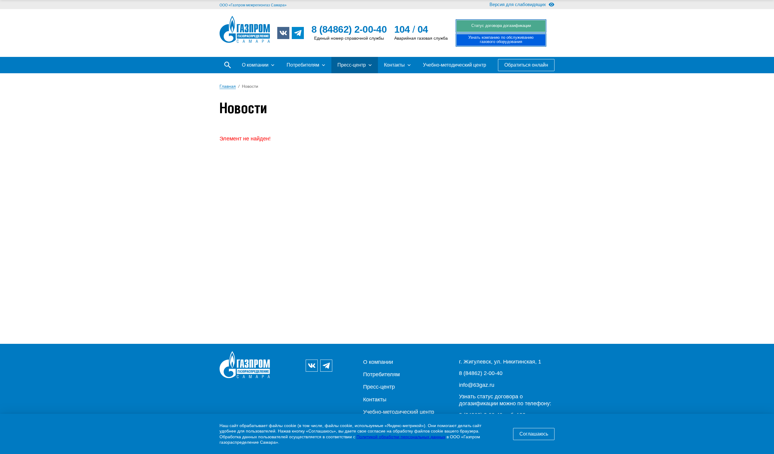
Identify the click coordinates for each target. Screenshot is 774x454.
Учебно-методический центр (454, 64)
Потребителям (303, 64)
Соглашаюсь (533, 433)
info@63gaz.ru (476, 385)
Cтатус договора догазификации (501, 26)
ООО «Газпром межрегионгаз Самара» (253, 5)
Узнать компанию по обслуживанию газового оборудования (501, 39)
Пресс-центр (351, 64)
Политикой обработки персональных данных (400, 436)
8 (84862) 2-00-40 (480, 373)
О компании (255, 64)
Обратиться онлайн (526, 64)
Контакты (394, 64)
